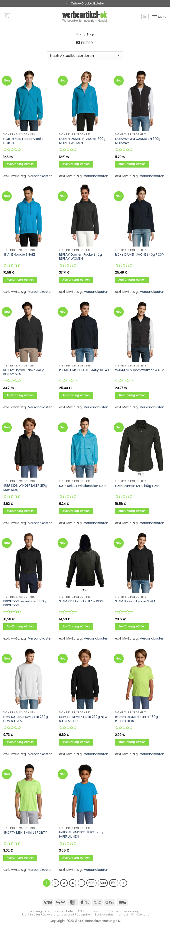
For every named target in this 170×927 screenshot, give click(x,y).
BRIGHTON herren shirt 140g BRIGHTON (24, 603)
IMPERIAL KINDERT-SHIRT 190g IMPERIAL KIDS (81, 834)
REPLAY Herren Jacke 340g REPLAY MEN (23, 372)
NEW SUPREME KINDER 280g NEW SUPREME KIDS (83, 719)
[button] (7, 16)
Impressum (95, 911)
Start (79, 34)
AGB (81, 911)
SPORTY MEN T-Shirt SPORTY (25, 833)
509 (103, 883)
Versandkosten (40, 176)
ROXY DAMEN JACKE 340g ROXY (139, 254)
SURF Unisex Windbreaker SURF (82, 486)
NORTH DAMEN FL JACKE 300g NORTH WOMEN (82, 141)
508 (91, 883)
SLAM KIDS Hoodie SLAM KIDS (81, 601)
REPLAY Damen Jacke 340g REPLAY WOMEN (80, 256)
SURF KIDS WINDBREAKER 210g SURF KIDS (25, 488)
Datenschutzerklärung (122, 911)
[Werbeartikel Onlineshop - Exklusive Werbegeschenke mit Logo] (85, 17)
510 (113, 883)
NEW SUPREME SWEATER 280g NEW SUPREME (25, 719)
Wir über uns (140, 914)
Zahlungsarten (41, 911)
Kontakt (122, 914)
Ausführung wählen (20, 164)
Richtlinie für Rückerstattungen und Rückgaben (57, 914)
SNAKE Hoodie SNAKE (19, 254)
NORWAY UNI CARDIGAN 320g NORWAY (137, 141)
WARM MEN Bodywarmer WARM (139, 370)
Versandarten (64, 911)
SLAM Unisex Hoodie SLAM (135, 601)
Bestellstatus (104, 914)
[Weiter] (123, 883)
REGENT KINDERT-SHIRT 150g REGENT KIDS (136, 719)
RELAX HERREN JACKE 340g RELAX (84, 370)
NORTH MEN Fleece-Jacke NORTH (23, 141)
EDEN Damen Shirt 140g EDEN (137, 486)
